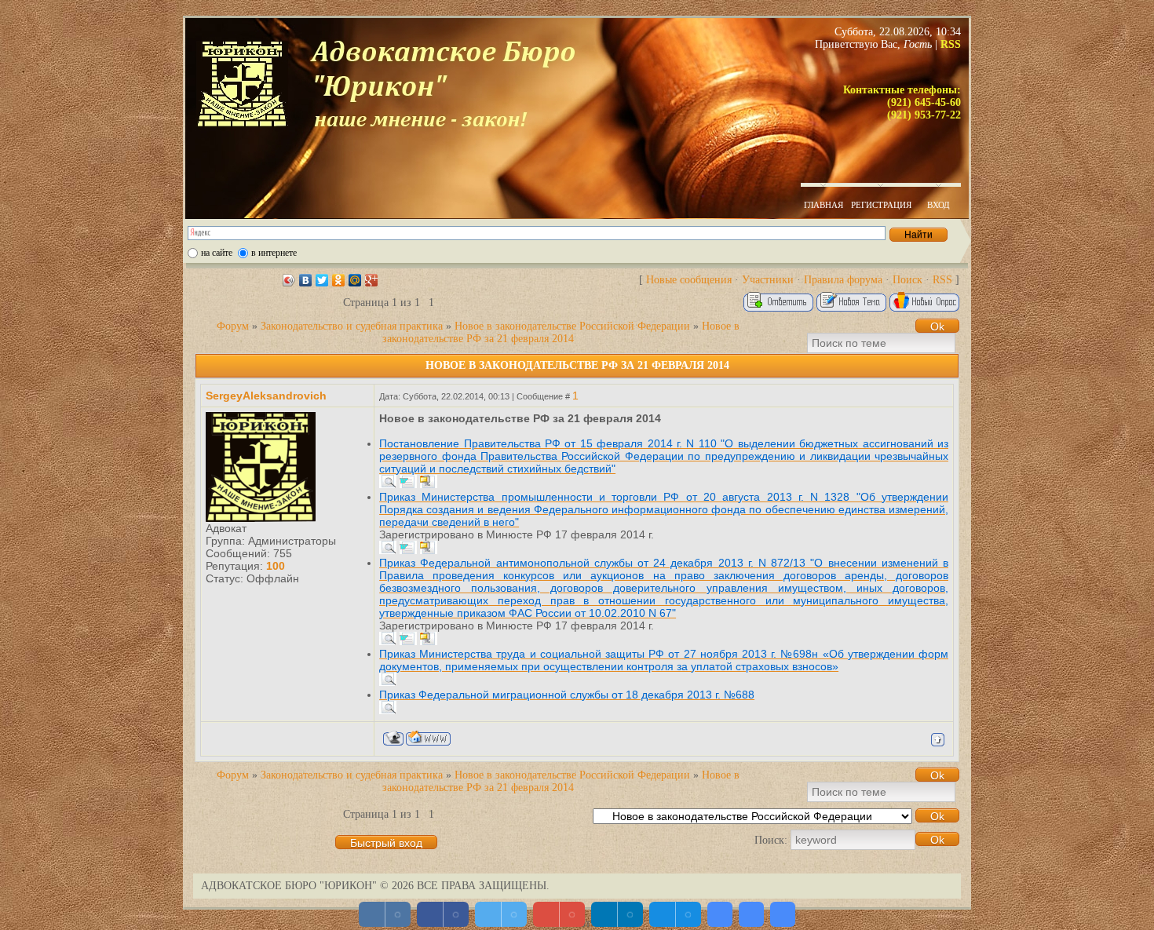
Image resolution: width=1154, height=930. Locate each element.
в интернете (274, 252)
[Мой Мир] (355, 280)
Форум (233, 326)
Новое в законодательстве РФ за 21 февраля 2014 (561, 332)
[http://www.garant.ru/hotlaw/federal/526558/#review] (387, 484)
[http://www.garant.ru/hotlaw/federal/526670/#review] (387, 710)
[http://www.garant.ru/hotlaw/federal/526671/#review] (387, 682)
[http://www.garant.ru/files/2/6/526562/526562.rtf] (408, 641)
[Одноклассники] (338, 280)
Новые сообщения (689, 280)
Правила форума (843, 280)
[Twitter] (322, 280)
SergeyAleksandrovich (266, 395)
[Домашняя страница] (428, 738)
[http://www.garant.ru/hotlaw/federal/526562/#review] (387, 641)
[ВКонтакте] (306, 280)
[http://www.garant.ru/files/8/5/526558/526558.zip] (428, 484)
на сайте (216, 252)
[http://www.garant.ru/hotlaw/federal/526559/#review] (387, 550)
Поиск (907, 280)
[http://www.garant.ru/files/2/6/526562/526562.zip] (428, 641)
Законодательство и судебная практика (352, 326)
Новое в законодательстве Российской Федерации (572, 326)
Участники (768, 280)
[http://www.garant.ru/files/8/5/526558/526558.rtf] (408, 484)
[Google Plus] (371, 280)
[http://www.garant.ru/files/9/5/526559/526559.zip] (428, 550)
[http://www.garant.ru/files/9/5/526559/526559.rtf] (408, 550)
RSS (942, 280)
